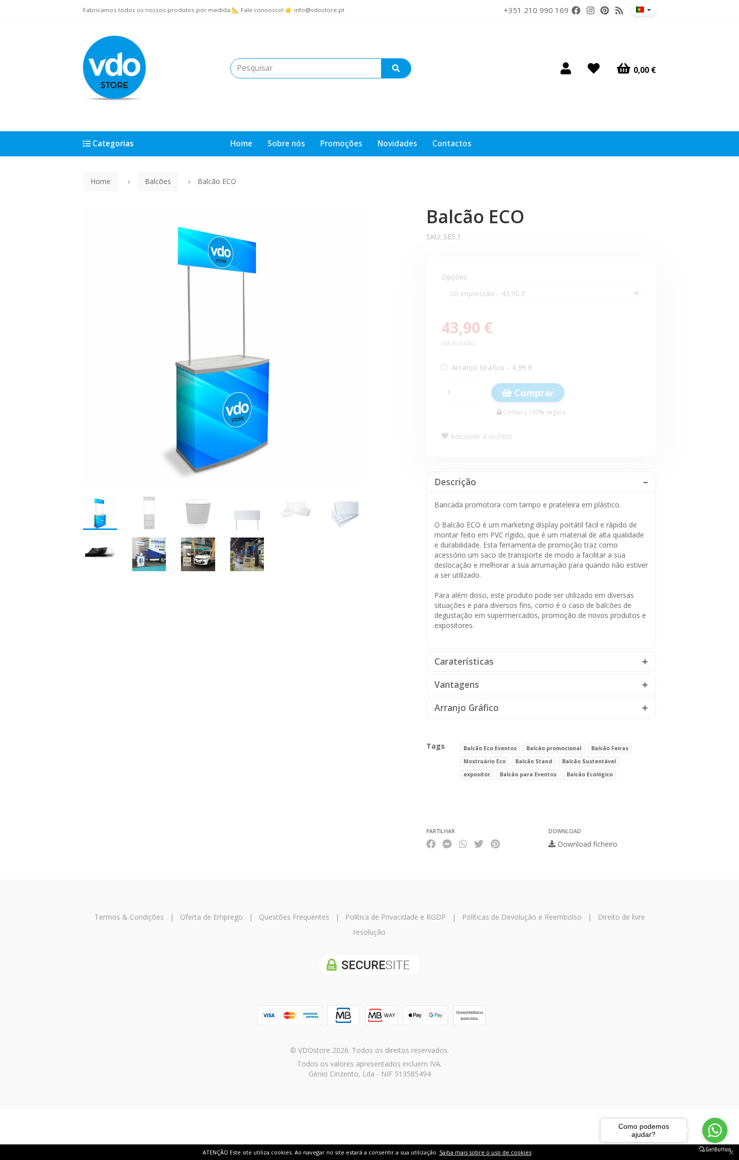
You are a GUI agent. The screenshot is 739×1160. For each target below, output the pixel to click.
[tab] (541, 482)
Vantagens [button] (456, 684)
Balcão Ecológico (590, 774)
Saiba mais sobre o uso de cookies (485, 1152)
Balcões (158, 181)
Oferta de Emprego (211, 917)
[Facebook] (576, 10)
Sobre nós (286, 143)
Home (241, 143)
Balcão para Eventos (528, 774)
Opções (454, 277)
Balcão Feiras (609, 748)
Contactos (452, 143)
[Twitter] (479, 844)
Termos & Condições (129, 917)
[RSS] (619, 10)
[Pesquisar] (396, 68)
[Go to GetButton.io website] (715, 1149)
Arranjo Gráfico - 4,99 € (489, 367)
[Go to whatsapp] (714, 1130)
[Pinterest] (604, 10)
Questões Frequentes (294, 917)
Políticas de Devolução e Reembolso (522, 917)
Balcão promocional (553, 748)
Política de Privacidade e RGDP (395, 917)
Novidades (397, 143)
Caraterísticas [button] (464, 661)
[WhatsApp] (463, 844)
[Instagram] (590, 10)
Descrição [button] (455, 482)
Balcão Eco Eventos (490, 748)
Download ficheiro (586, 844)
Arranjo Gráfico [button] (466, 707)
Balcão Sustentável (589, 761)
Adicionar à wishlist (480, 436)
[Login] (566, 68)
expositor (477, 774)
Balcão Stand (533, 761)
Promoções (341, 143)
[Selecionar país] (643, 10)
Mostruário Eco (485, 761)
